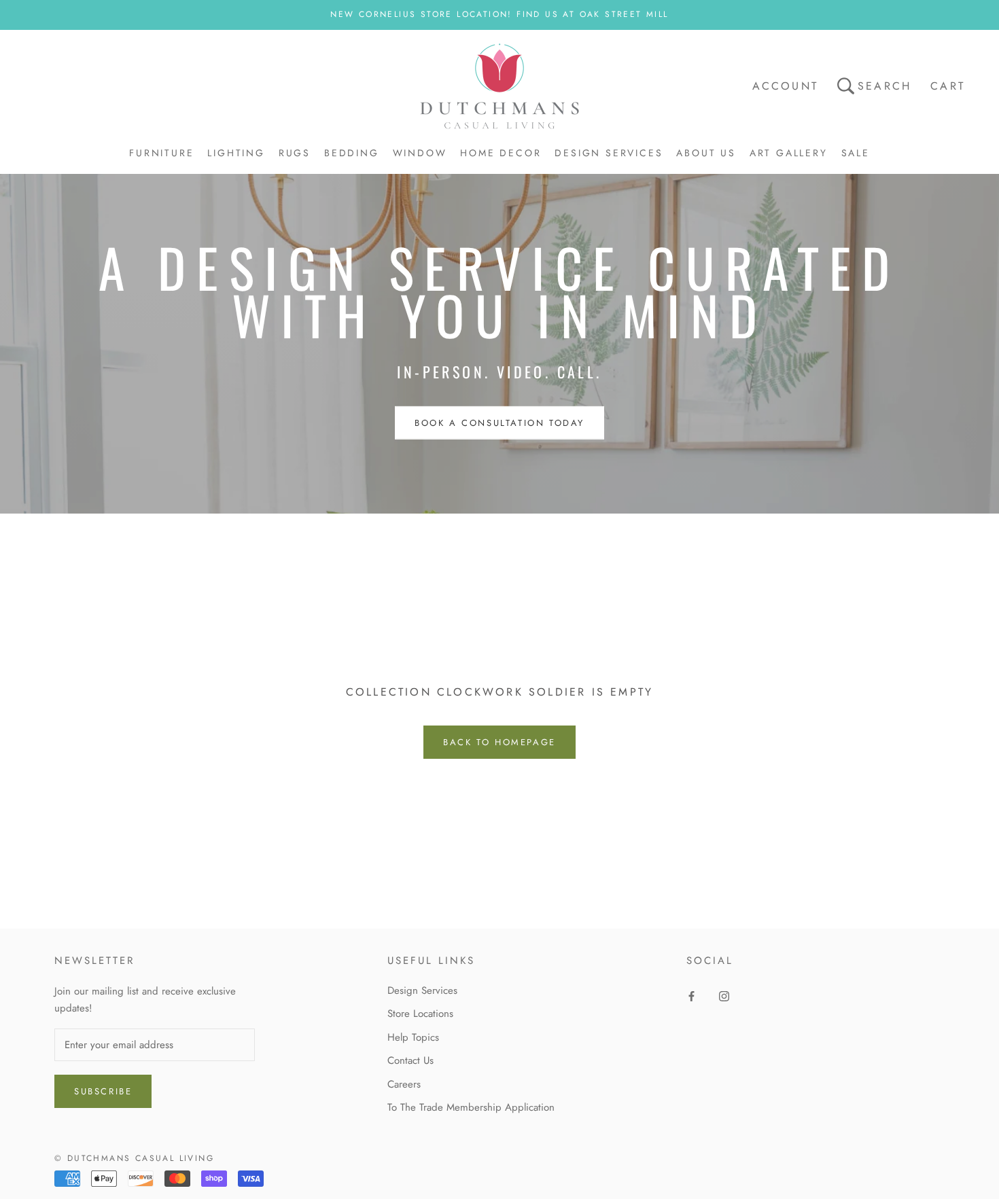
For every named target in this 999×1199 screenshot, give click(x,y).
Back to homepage (499, 742)
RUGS (295, 153)
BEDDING (351, 153)
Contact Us (410, 1060)
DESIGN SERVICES (609, 153)
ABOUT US (705, 153)
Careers (404, 1084)
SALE (855, 153)
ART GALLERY (789, 153)
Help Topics (413, 1037)
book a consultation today (499, 422)
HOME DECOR (500, 153)
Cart (947, 86)
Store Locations (420, 1013)
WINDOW (420, 153)
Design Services (422, 990)
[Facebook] (691, 995)
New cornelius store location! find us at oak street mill (499, 14)
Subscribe (103, 1091)
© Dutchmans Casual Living (134, 1158)
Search (884, 86)
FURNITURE (161, 153)
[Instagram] (724, 995)
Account (785, 86)
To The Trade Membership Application (471, 1107)
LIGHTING (235, 153)
